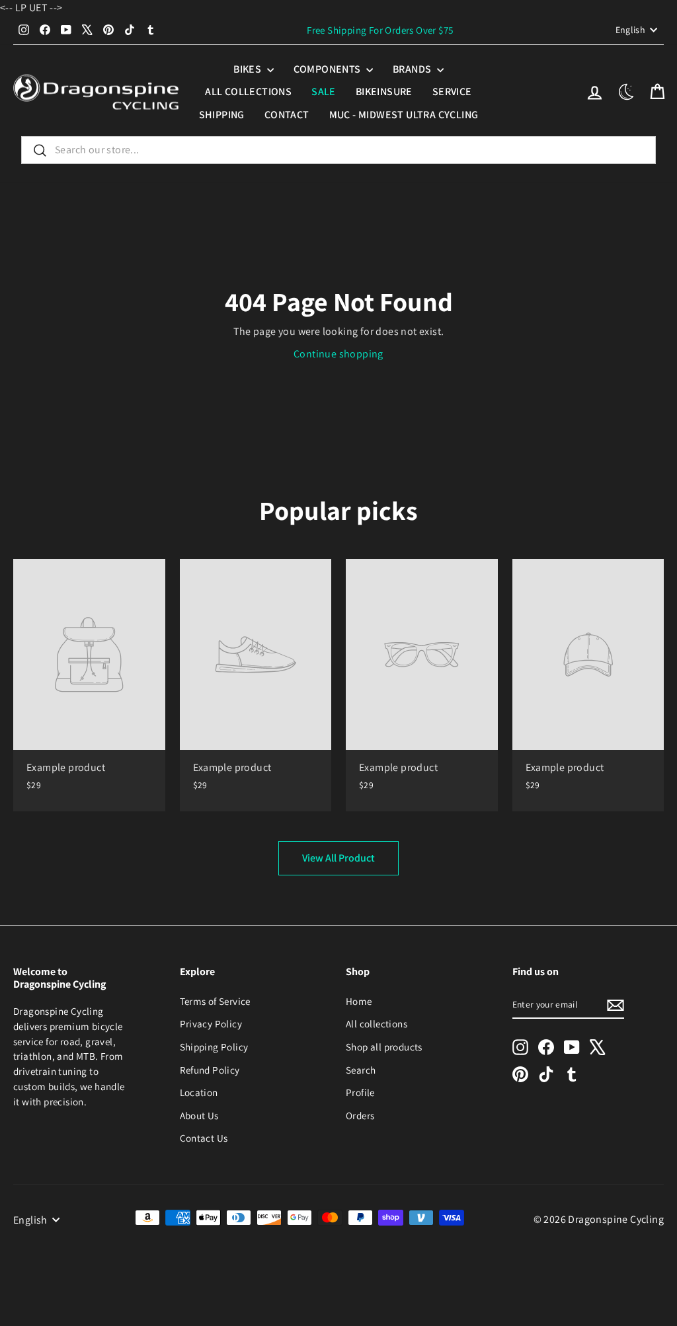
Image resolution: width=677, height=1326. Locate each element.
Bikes (248, 69)
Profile (360, 1092)
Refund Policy (210, 1069)
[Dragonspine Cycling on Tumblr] (572, 1073)
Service (452, 91)
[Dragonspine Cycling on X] (598, 1047)
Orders (360, 1115)
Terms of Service (215, 1001)
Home (359, 1001)
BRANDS (413, 69)
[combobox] (338, 150)
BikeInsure (384, 91)
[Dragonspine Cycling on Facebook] (546, 1047)
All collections (248, 91)
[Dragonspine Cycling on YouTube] (572, 1047)
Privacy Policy (211, 1023)
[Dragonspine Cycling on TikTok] (546, 1073)
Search (361, 1069)
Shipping (222, 115)
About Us (199, 1115)
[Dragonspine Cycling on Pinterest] (520, 1073)
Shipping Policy (214, 1046)
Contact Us (204, 1137)
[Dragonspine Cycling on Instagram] (520, 1047)
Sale (323, 91)
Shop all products (384, 1046)
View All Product (338, 858)
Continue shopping (338, 354)
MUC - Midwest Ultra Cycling (404, 115)
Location (199, 1092)
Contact (286, 115)
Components (328, 69)
